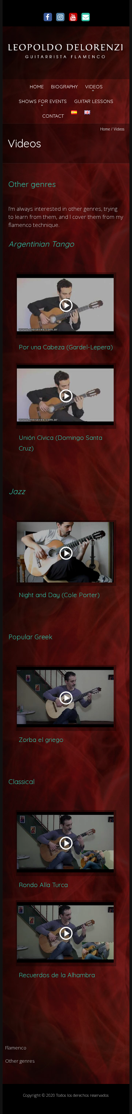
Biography (64, 86)
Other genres (19, 1061)
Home (37, 86)
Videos (94, 86)
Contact (53, 116)
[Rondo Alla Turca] (66, 843)
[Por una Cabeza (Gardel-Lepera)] (66, 305)
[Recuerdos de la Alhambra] (66, 933)
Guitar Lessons (93, 101)
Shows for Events (43, 101)
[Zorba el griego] (66, 698)
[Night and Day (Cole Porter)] (66, 553)
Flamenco (15, 1047)
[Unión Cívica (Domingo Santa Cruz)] (66, 396)
